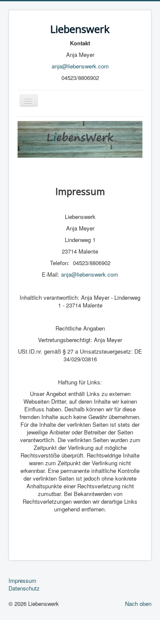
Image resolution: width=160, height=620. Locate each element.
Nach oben (138, 603)
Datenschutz (24, 588)
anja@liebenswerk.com (80, 66)
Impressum (22, 581)
